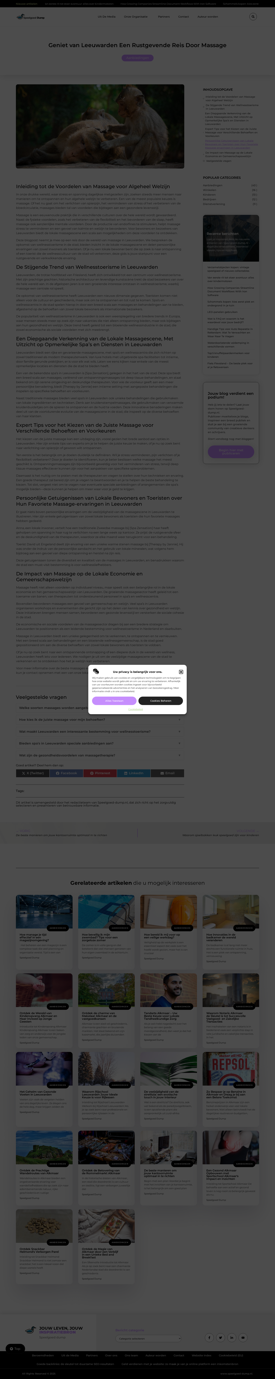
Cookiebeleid (135, 709)
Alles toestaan (114, 700)
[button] (181, 672)
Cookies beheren (160, 700)
